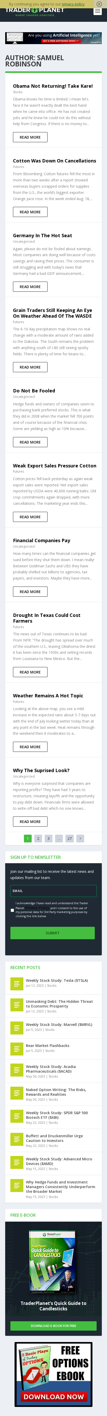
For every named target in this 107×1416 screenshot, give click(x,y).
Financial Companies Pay (41, 540)
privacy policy (73, 4)
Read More (30, 137)
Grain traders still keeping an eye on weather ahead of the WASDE (52, 313)
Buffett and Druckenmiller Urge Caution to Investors (54, 1138)
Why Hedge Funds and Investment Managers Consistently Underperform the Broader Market (60, 1187)
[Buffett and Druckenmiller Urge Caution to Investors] (16, 1139)
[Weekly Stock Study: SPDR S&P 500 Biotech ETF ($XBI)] (16, 1116)
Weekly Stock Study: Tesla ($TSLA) (57, 980)
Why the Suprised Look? (41, 770)
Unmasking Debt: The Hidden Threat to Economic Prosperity (59, 1004)
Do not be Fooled (34, 390)
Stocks (17, 92)
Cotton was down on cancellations (54, 161)
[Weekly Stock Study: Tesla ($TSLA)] (16, 983)
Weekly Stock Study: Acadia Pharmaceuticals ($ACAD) (51, 1069)
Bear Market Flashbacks (47, 1045)
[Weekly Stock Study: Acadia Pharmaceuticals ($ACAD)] (16, 1070)
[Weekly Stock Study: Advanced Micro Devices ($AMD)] (16, 1162)
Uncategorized (24, 241)
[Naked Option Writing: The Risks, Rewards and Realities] (16, 1093)
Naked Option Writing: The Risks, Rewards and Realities (56, 1092)
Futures (18, 167)
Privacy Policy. (37, 907)
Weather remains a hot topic (48, 695)
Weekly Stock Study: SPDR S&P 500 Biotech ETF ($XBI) (57, 1115)
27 (70, 838)
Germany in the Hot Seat (42, 235)
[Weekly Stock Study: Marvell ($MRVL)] (16, 1028)
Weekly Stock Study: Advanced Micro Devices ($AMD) (59, 1161)
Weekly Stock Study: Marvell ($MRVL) (59, 1024)
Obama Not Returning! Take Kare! (53, 86)
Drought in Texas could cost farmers (47, 618)
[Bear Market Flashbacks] (16, 1049)
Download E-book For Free (53, 1326)
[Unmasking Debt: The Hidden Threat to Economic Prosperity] (16, 1004)
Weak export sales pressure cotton (54, 465)
